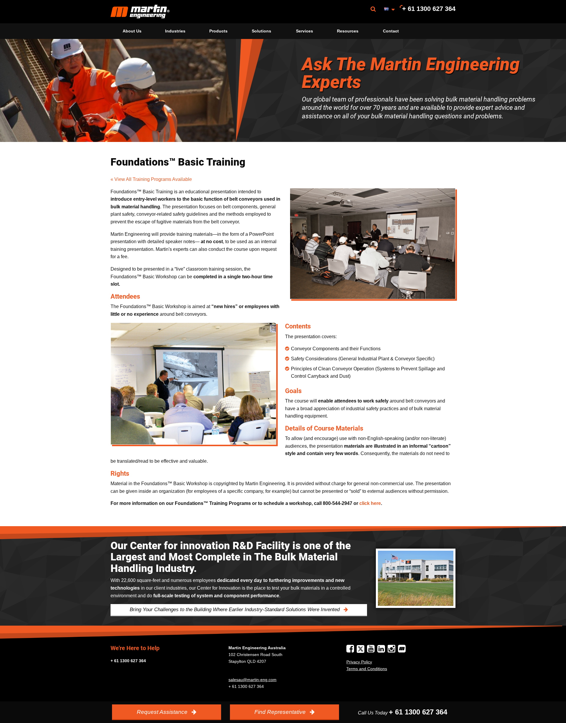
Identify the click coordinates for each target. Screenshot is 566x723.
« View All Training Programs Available (151, 179)
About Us (132, 31)
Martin (140, 11)
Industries (175, 31)
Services (304, 31)
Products (218, 31)
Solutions (261, 31)
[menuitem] (140, 11)
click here (370, 503)
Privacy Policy (359, 662)
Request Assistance (163, 712)
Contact (391, 31)
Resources (347, 31)
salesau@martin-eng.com (252, 679)
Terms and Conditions (366, 668)
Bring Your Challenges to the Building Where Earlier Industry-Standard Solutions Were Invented (235, 609)
